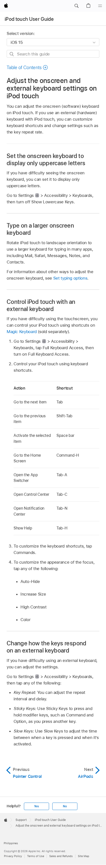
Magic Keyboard (22, 331)
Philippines (11, 843)
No (65, 806)
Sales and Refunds (61, 856)
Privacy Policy (13, 856)
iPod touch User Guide (29, 19)
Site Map (83, 856)
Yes (36, 806)
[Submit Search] (12, 54)
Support (21, 820)
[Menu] (100, 6)
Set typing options (70, 278)
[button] (76, 6)
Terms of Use (35, 856)
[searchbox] (53, 54)
